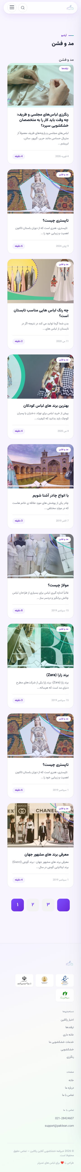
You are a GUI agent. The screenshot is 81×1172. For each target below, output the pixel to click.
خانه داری (68, 1035)
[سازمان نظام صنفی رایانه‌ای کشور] (65, 995)
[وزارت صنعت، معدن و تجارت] (24, 980)
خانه (71, 1080)
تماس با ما (68, 1095)
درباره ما (69, 1088)
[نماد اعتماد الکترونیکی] (65, 980)
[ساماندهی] (45, 980)
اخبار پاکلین (67, 1020)
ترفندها (69, 1027)
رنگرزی (70, 1057)
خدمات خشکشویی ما (61, 1042)
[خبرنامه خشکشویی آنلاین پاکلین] (70, 7)
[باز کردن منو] (11, 7)
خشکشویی (67, 1049)
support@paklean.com (59, 1126)
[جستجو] (22, 7)
